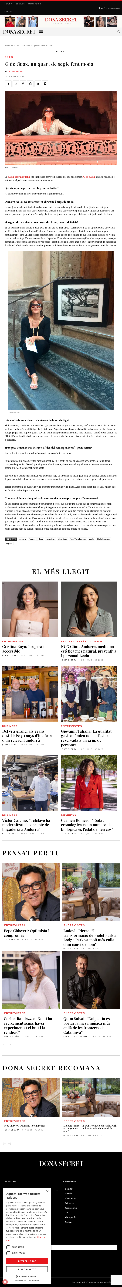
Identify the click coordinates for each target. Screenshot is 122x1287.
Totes (17, 45)
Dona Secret (16, 71)
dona (41, 539)
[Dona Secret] (61, 1163)
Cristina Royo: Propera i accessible (23, 649)
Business (9, 726)
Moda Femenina (103, 539)
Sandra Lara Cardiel (75, 1036)
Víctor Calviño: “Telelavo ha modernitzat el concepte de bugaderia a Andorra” (26, 825)
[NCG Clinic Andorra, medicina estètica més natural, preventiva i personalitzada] (89, 609)
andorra (22, 539)
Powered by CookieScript (27, 1280)
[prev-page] (4, 1044)
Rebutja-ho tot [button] (27, 1269)
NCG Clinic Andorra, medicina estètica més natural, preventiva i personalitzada (88, 651)
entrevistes (50, 539)
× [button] (47, 1191)
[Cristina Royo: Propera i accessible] (30, 609)
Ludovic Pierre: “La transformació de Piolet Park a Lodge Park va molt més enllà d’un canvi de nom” (89, 937)
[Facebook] (8, 83)
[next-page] (9, 1044)
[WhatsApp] (30, 83)
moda (91, 539)
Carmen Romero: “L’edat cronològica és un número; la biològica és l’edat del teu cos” (87, 825)
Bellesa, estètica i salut (82, 641)
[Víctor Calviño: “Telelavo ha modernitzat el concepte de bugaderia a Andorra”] (30, 783)
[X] (16, 83)
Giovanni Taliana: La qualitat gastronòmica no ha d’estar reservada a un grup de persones (86, 738)
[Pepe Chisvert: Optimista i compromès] (31, 892)
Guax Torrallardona (78, 539)
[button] (119, 32)
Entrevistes (9, 45)
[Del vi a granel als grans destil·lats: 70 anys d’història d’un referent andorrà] (30, 694)
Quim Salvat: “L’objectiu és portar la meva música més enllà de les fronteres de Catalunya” (86, 1025)
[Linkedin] (37, 83)
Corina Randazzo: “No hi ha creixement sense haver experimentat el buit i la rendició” (28, 1025)
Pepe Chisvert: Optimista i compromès (26, 933)
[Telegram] (45, 83)
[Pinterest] (23, 83)
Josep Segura (10, 655)
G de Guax (62, 539)
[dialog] (27, 1236)
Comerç (32, 539)
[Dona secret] (19, 32)
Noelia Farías (10, 834)
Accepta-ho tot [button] (27, 1261)
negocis (9, 543)
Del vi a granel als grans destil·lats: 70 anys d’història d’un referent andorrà (27, 736)
